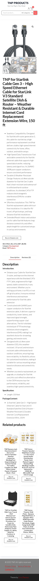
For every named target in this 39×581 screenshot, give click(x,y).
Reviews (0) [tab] (26, 257)
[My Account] (29, 8)
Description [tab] (14, 257)
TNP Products (11, 248)
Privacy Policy (10, 566)
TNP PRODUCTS (17, 3)
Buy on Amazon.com (11, 238)
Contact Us (9, 569)
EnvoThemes (23, 577)
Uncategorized (14, 246)
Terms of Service (24, 566)
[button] (31, 9)
